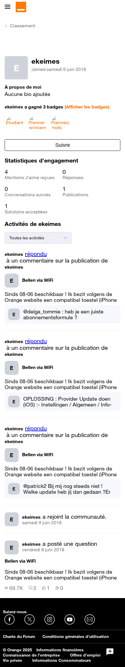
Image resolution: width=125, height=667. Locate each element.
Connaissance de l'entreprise (31, 655)
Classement (22, 25)
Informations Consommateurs (61, 660)
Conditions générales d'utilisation (75, 636)
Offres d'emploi (85, 655)
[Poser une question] (110, 652)
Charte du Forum (19, 636)
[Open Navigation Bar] (9, 7)
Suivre (62, 145)
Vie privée (12, 660)
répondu (36, 254)
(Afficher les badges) (87, 107)
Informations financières (60, 649)
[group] (14, 588)
